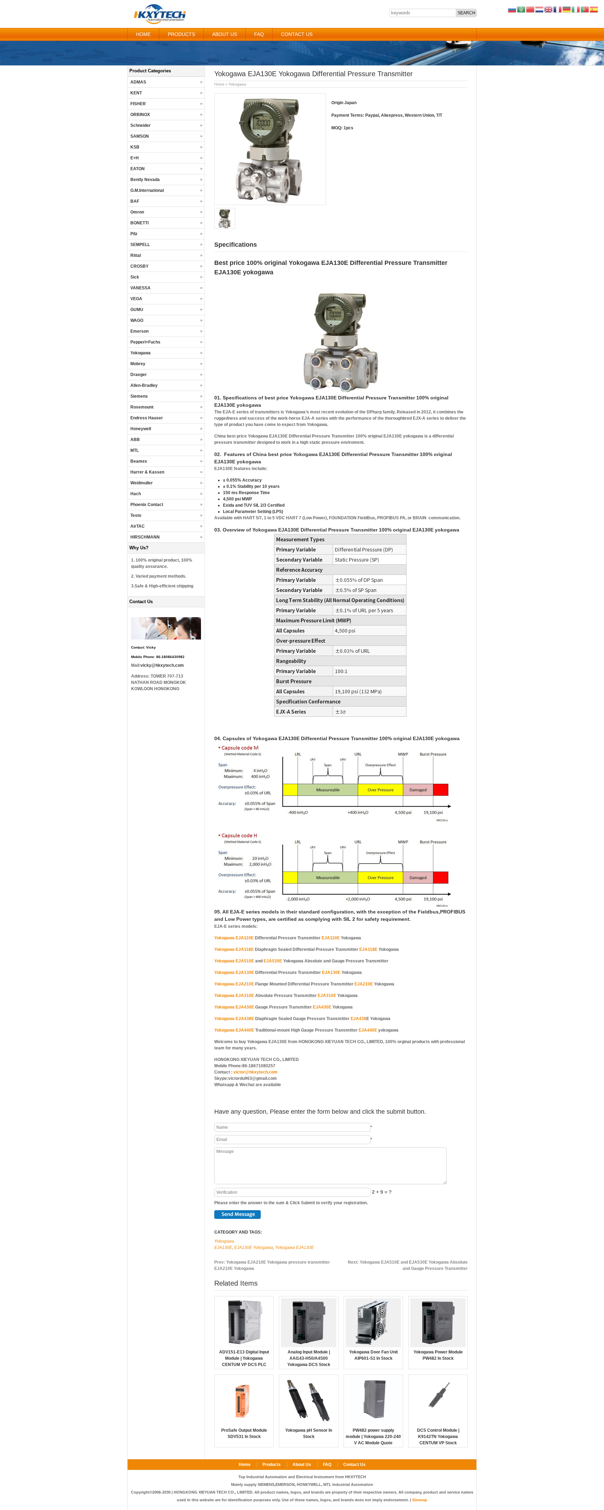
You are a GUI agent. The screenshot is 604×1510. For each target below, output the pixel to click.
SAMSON (139, 136)
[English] (548, 9)
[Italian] (576, 9)
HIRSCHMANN (145, 537)
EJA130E (331, 972)
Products (181, 34)
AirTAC (137, 526)
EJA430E (322, 1007)
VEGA (136, 298)
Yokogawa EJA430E (234, 1007)
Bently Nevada (145, 179)
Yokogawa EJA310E (234, 995)
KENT (136, 93)
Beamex (138, 461)
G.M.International (147, 190)
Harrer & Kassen (147, 472)
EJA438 (358, 1018)
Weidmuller (141, 483)
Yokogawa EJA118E (234, 949)
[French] (557, 9)
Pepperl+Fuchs (145, 342)
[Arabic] (521, 9)
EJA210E (363, 984)
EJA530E (273, 961)
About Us (224, 34)
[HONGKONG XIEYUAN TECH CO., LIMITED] (159, 23)
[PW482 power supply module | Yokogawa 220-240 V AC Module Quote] (373, 1424)
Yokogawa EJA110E (234, 937)
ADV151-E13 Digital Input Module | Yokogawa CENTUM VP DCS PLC (244, 1358)
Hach (135, 493)
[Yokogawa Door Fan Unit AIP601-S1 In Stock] (373, 1345)
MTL (134, 450)
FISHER (138, 103)
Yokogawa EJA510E (234, 961)
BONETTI (139, 223)
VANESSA (140, 288)
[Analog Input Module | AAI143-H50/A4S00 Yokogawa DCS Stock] (308, 1345)
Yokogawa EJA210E (234, 984)
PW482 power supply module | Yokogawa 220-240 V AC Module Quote (373, 1436)
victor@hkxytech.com (255, 1072)
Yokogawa (237, 84)
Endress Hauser (146, 418)
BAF (134, 201)
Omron (137, 212)
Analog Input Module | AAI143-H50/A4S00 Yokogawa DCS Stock (308, 1358)
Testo (135, 515)
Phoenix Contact (146, 504)
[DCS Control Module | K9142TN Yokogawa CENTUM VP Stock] (438, 1424)
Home (143, 34)
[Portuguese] (585, 9)
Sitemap (419, 1500)
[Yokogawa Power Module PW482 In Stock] (438, 1345)
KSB (134, 147)
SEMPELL (140, 244)
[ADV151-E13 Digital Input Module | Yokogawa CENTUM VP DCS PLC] (244, 1345)
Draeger (138, 374)
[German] (566, 9)
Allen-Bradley (144, 385)
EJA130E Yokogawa (253, 1247)
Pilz (133, 233)
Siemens (139, 396)
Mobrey (137, 363)
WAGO (136, 320)
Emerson (139, 331)
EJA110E (331, 937)
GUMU (136, 309)
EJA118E (368, 949)
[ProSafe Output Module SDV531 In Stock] (244, 1424)
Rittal (135, 255)
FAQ (259, 34)
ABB (135, 439)
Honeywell (140, 428)
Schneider (140, 125)
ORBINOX (140, 114)
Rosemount (141, 407)
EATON (137, 168)
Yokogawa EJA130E (234, 972)
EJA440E (368, 1030)
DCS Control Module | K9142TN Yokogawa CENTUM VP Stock (438, 1436)
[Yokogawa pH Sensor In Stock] (308, 1424)
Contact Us (296, 34)
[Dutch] (539, 9)
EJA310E (327, 995)
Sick (134, 277)
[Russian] (512, 9)
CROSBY (139, 266)
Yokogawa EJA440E (234, 1030)
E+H (134, 158)
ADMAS (138, 82)
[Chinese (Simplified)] (530, 9)
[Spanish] (594, 9)
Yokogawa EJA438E (234, 1018)
